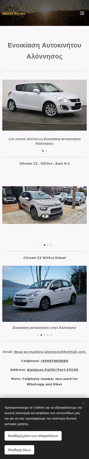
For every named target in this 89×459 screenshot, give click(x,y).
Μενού (82, 12)
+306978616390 (54, 361)
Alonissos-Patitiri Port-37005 (52, 370)
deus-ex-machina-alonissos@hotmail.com (49, 352)
